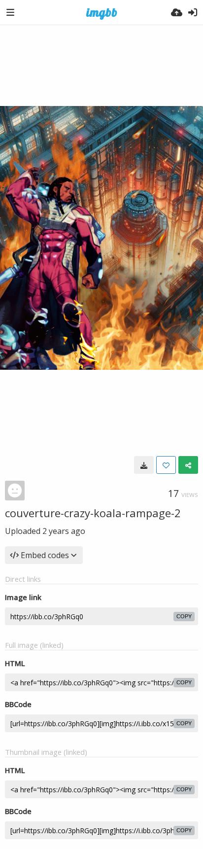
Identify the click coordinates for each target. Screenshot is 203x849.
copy (184, 616)
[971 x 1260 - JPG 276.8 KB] (144, 465)
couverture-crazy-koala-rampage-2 (93, 512)
